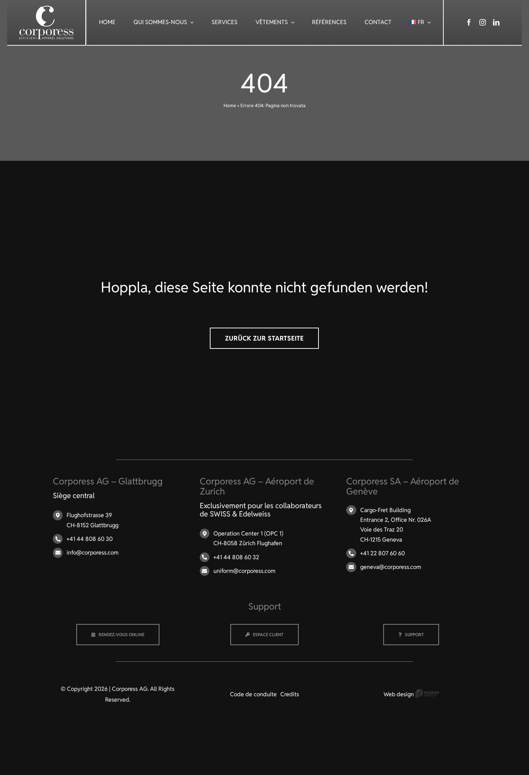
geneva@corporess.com (390, 567)
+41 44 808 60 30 (90, 539)
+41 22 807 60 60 (382, 553)
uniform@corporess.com (244, 571)
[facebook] (469, 22)
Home (229, 105)
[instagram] (482, 22)
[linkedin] (496, 22)
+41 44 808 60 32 (236, 557)
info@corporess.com (92, 552)
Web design (399, 694)
